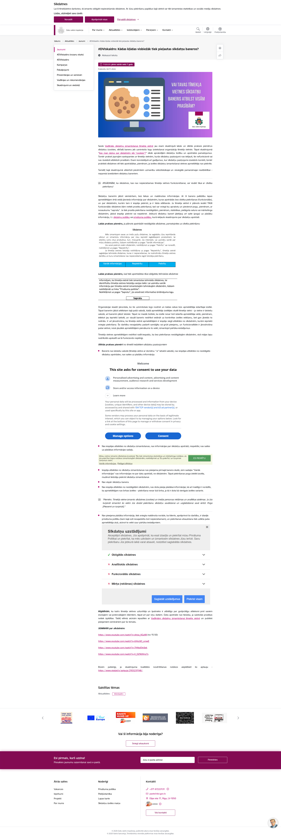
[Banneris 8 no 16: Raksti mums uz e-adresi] (96, 717)
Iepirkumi (58, 793)
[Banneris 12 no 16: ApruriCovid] (214, 717)
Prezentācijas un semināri (69, 75)
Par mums (59, 803)
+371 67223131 (157, 789)
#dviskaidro (118, 694)
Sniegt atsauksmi (140, 743)
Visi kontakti (161, 812)
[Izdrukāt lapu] (220, 48)
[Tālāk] (238, 717)
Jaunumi (61, 49)
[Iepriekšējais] (43, 717)
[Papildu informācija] (168, 789)
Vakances (58, 789)
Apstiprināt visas (99, 19)
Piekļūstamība (105, 793)
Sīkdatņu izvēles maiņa (109, 803)
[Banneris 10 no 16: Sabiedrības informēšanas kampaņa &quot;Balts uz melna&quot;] (155, 717)
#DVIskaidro (63, 59)
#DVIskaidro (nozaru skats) (70, 54)
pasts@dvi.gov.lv (158, 793)
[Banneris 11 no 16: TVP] (185, 717)
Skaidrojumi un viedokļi (68, 85)
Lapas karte (104, 798)
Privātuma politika (107, 789)
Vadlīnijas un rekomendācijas (71, 80)
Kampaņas (62, 64)
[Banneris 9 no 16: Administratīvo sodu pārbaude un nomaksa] (125, 717)
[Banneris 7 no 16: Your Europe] (66, 717)
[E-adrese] (152, 804)
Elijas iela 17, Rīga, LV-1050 (163, 798)
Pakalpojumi (63, 69)
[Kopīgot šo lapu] (220, 55)
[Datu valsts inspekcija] (70, 30)
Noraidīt (68, 19)
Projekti (57, 798)
